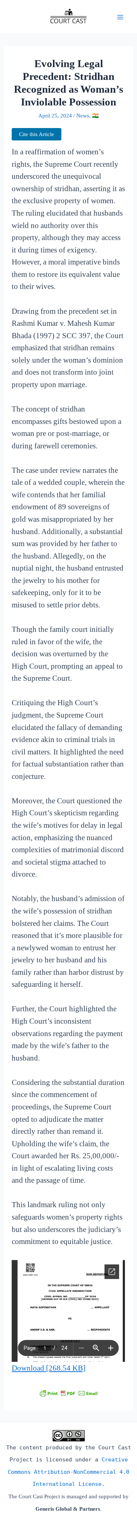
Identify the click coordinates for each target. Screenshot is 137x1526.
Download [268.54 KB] (48, 1368)
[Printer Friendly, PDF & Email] (69, 1393)
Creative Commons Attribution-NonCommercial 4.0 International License (68, 1471)
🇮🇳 (95, 116)
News (82, 116)
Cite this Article (36, 134)
